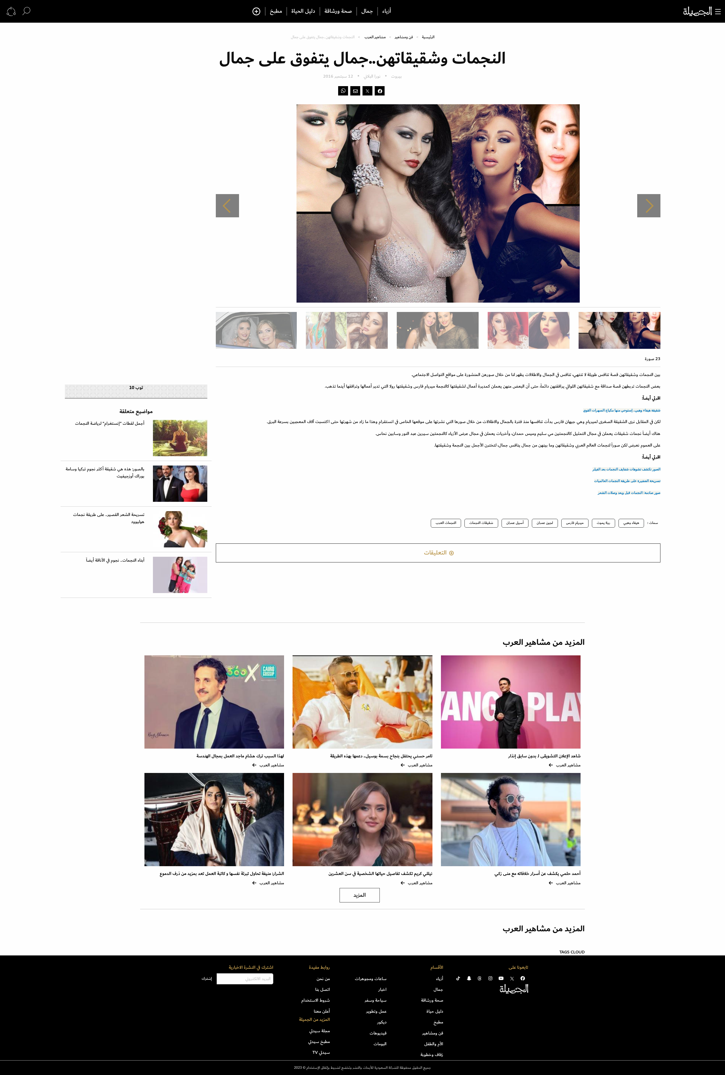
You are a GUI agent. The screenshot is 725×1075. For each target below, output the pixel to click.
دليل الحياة (303, 11)
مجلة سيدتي (319, 1030)
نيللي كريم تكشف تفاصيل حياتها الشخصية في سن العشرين (380, 874)
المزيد (359, 895)
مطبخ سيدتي (319, 1041)
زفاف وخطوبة (432, 1054)
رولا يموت (603, 523)
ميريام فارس (575, 523)
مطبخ (276, 11)
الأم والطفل (433, 1044)
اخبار (382, 989)
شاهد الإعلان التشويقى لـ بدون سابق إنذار (544, 756)
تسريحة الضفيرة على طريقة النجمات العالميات (627, 481)
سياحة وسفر (376, 1000)
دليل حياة (435, 1011)
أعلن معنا (322, 1011)
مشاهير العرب (375, 37)
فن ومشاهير (404, 37)
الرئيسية (428, 37)
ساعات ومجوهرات (371, 978)
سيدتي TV (321, 1052)
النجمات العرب (446, 523)
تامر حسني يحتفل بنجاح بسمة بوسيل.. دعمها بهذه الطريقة (381, 756)
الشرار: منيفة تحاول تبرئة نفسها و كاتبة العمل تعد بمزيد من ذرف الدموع (222, 874)
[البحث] (26, 11)
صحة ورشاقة (338, 11)
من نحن (323, 978)
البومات (380, 1044)
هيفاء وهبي (631, 523)
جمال (367, 11)
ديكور (382, 1022)
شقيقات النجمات (481, 523)
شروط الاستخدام (315, 1000)
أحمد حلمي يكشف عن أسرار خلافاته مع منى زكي (537, 874)
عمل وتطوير (376, 1011)
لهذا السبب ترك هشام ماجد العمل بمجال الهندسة (240, 756)
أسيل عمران (515, 523)
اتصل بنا (322, 989)
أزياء (386, 11)
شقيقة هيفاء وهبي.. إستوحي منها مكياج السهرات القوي (621, 410)
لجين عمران (545, 523)
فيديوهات (378, 1033)
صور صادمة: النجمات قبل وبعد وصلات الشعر (629, 493)
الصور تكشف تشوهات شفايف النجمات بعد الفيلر (626, 469)
